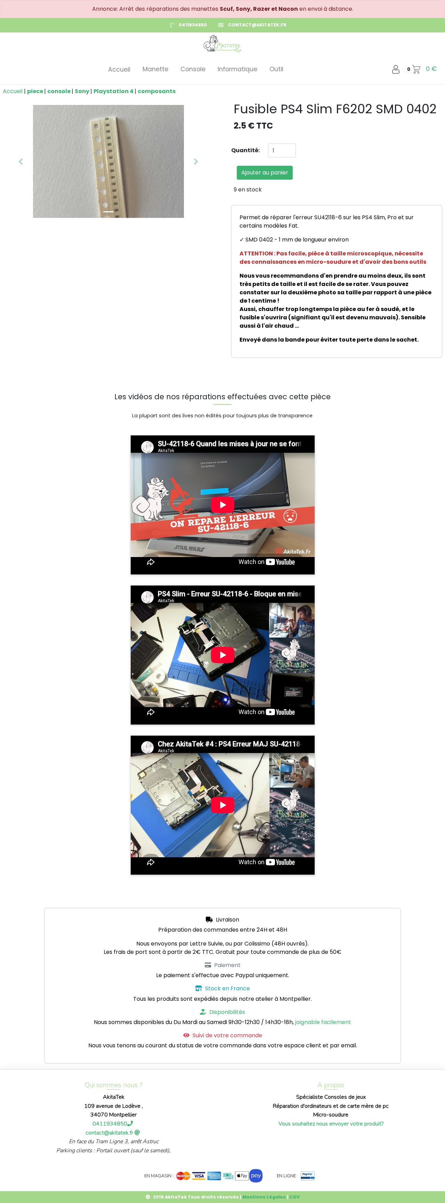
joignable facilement (323, 1022)
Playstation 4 (114, 91)
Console (192, 69)
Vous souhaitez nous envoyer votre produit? (330, 1124)
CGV (294, 1197)
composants (157, 91)
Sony (82, 91)
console (59, 91)
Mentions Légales (264, 1197)
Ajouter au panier (264, 173)
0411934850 (193, 25)
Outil (276, 69)
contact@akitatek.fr (257, 25)
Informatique (237, 69)
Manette (155, 69)
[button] (20, 161)
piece (35, 91)
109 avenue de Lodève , (113, 1106)
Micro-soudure (330, 1115)
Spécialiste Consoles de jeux (331, 1097)
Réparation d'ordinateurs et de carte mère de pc (331, 1106)
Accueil (119, 69)
